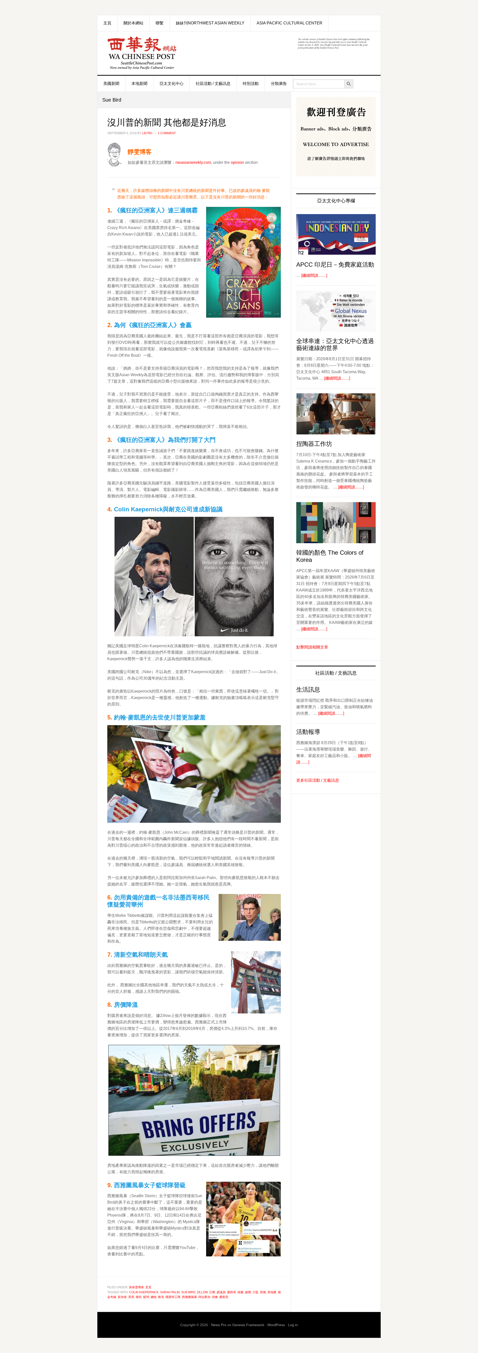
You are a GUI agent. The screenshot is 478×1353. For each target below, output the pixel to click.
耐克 (161, 1297)
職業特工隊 (173, 1297)
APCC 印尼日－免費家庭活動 (335, 264)
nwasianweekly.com (193, 162)
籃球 (146, 1297)
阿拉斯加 (204, 1297)
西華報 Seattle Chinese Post (153, 53)
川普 (255, 1292)
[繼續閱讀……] (314, 275)
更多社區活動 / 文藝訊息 (317, 780)
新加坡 (122, 1297)
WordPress (276, 1325)
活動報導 (308, 731)
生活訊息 (308, 689)
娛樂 (240, 1292)
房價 (263, 1292)
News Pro (218, 1325)
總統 (154, 1297)
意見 (148, 1287)
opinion (237, 162)
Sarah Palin (170, 1292)
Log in (293, 1325)
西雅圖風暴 (189, 1297)
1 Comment (167, 133)
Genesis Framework (248, 1325)
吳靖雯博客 (136, 1287)
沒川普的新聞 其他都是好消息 (166, 122)
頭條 (215, 1297)
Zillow (202, 1292)
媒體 (248, 1292)
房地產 (271, 1292)
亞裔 (212, 1292)
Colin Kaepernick (144, 1292)
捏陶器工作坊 (314, 443)
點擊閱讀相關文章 (312, 647)
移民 (139, 1297)
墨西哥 (231, 1292)
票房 (131, 1297)
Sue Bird (188, 1292)
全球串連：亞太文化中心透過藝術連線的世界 (335, 345)
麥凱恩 (223, 1297)
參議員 (221, 1292)
